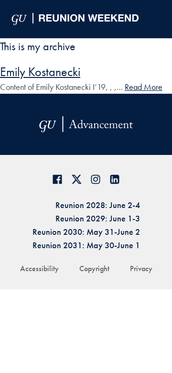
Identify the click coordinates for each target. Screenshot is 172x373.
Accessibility (39, 268)
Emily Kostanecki (40, 72)
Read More (143, 86)
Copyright (94, 268)
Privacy (141, 268)
